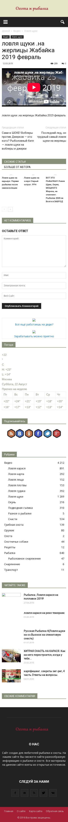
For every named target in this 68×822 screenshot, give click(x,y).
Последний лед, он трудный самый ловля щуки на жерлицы (51, 136)
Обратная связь (55, 811)
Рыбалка (9, 553)
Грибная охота (13, 524)
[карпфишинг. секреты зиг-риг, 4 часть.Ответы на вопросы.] (11, 675)
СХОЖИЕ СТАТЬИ (15, 161)
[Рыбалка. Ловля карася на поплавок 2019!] (11, 599)
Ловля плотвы (17, 485)
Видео (5, 37)
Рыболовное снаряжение (24, 558)
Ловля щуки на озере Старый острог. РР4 (31, 181)
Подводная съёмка (20, 508)
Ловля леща (16, 479)
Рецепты (9, 547)
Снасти (12, 519)
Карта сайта (35, 811)
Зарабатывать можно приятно (34, 336)
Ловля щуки (17, 37)
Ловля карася (17, 468)
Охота (8, 536)
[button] (62, 22)
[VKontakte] (53, 793)
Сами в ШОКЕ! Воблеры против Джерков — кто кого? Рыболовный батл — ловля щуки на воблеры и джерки (18, 140)
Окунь (12, 502)
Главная (8, 811)
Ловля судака (16, 491)
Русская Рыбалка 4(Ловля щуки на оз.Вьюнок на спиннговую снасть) (44, 634)
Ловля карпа (16, 474)
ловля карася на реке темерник (44, 612)
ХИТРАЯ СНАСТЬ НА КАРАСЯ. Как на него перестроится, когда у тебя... (44, 655)
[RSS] (34, 793)
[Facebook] (15, 793)
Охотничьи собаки (16, 541)
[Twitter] (43, 793)
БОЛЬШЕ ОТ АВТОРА (17, 167)
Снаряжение (12, 564)
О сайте (21, 811)
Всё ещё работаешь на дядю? (34, 324)
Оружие (9, 530)
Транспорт (11, 570)
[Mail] (24, 793)
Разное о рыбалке (20, 513)
